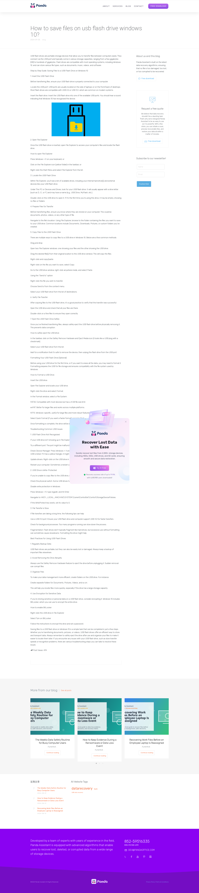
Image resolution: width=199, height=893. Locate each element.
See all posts (66, 690)
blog (44, 40)
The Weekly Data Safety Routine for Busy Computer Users (52, 741)
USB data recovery (77, 792)
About (106, 6)
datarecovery (82, 788)
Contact (139, 6)
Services (118, 6)
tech (96, 789)
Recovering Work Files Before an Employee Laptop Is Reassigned (146, 741)
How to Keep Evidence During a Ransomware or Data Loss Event (99, 742)
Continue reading (53, 753)
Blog (128, 6)
